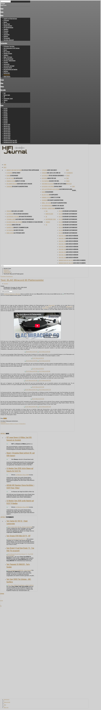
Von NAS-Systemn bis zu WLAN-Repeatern (32, 222)
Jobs (5, 704)
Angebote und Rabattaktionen (10, 18)
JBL (4, 97)
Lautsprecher (7, 34)
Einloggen (3, 276)
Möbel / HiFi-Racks (8, 57)
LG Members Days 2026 (22, 474)
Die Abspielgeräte (18, 178)
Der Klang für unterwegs (25, 216)
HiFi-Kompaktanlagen (8, 27)
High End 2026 (7, 139)
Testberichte (4, 43)
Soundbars (6, 29)
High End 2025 (7, 137)
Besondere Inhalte (59, 208)
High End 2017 (7, 126)
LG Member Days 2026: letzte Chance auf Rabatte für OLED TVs (20, 469)
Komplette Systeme (20, 181)
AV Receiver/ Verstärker (9, 46)
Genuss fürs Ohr (51, 178)
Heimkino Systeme (8, 26)
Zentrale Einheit (16, 173)
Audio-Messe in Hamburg (79, 260)
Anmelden (3, 422)
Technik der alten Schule (60, 184)
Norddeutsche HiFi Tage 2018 (10, 142)
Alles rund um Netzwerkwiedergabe (25, 219)
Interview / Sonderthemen (9, 60)
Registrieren (9, 276)
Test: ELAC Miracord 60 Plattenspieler (22, 280)
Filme (2, 83)
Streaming (6, 31)
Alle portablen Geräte (19, 233)
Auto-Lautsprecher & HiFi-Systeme (11, 48)
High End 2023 (7, 133)
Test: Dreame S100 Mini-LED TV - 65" (19, 535)
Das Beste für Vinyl (54, 181)
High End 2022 (7, 132)
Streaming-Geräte (8, 68)
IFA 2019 (5, 116)
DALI (5, 93)
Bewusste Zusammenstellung (21, 227)
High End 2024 (7, 135)
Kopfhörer (6, 36)
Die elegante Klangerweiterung (20, 186)
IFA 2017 (5, 112)
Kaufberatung (7, 73)
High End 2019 (7, 130)
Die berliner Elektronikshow (70, 211)
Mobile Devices (7, 76)
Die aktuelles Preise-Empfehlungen (30, 170)
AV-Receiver (6, 20)
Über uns (6, 707)
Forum (2, 80)
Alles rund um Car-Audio (65, 189)
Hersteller (3, 90)
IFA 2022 (6, 117)
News (2, 15)
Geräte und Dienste (52, 170)
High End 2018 (7, 128)
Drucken (6, 283)
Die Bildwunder (14, 175)
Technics (6, 100)
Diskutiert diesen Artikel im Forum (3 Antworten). (13, 423)
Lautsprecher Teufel (8, 98)
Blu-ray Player (7, 24)
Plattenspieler (7, 38)
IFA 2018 (5, 114)
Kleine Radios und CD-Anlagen (24, 184)
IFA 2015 (5, 108)
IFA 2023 (6, 119)
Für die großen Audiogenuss (56, 175)
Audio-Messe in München (72, 236)
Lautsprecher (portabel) (9, 66)
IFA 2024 (6, 121)
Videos (2, 87)
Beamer (5, 22)
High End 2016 (7, 124)
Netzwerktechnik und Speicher (10, 69)
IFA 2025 (6, 123)
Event (2, 105)
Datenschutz (7, 702)
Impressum (6, 699)
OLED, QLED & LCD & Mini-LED (53, 173)
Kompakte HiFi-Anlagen (58, 206)
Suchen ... (74, 190)
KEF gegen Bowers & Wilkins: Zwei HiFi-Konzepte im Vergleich (19, 438)
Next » (5, 418)
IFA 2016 (5, 110)
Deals (2, 12)
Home (2, 9)
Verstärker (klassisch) (9, 40)
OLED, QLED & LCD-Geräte (17, 211)
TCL (4, 102)
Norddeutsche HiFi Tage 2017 (10, 140)
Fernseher (6, 33)
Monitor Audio (7, 95)
